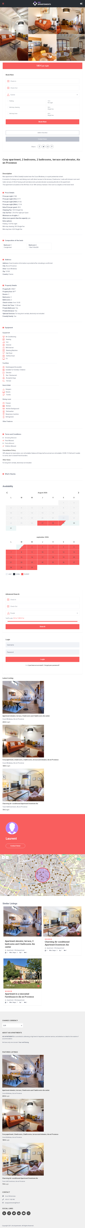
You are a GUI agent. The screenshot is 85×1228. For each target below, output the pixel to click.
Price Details (9, 193)
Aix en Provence (11, 266)
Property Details (11, 285)
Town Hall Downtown (9, 807)
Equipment (9, 328)
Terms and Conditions (13, 434)
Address (8, 260)
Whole (16, 950)
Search (42, 627)
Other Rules (6, 460)
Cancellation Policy (9, 450)
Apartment (10, 950)
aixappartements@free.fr (12, 1203)
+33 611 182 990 (10, 1199)
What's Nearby (10, 474)
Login (42, 659)
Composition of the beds (14, 240)
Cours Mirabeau (12, 269)
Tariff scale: (9, 618)
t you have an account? (35, 665)
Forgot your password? (52, 665)
